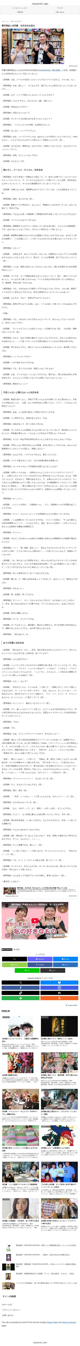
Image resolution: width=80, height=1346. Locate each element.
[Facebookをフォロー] (21, 988)
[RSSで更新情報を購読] (59, 998)
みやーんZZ (7, 1305)
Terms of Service (69, 1322)
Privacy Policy (52, 1322)
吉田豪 (17, 949)
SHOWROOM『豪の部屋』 (50, 70)
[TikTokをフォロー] (21, 993)
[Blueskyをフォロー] (59, 982)
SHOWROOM (8, 949)
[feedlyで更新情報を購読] (21, 998)
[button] (52, 970)
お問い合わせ (7, 1315)
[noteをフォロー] (59, 993)
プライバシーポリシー (11, 1310)
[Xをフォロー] (21, 982)
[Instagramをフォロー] (59, 988)
